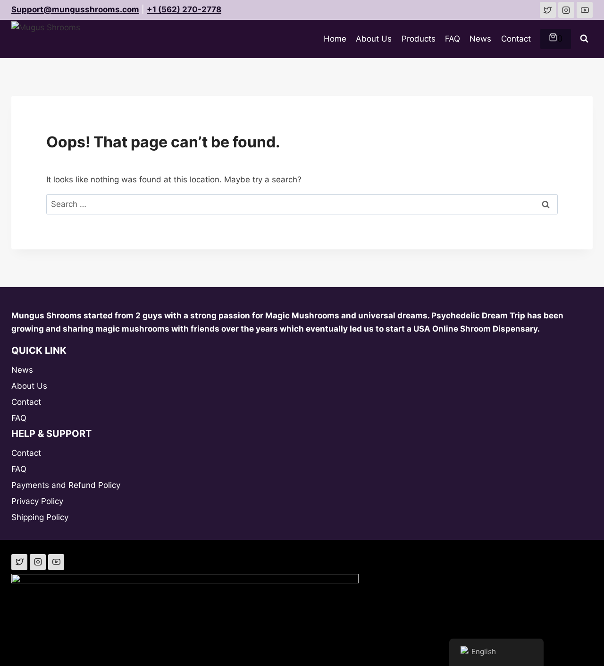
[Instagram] (38, 562)
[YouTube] (56, 562)
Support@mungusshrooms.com (75, 9)
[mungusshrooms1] (548, 10)
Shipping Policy (39, 517)
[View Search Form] (584, 38)
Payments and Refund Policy (65, 485)
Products (419, 38)
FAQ (452, 38)
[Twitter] (19, 562)
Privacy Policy (37, 501)
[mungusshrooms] (566, 10)
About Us (374, 38)
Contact (516, 38)
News (480, 38)
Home (335, 38)
